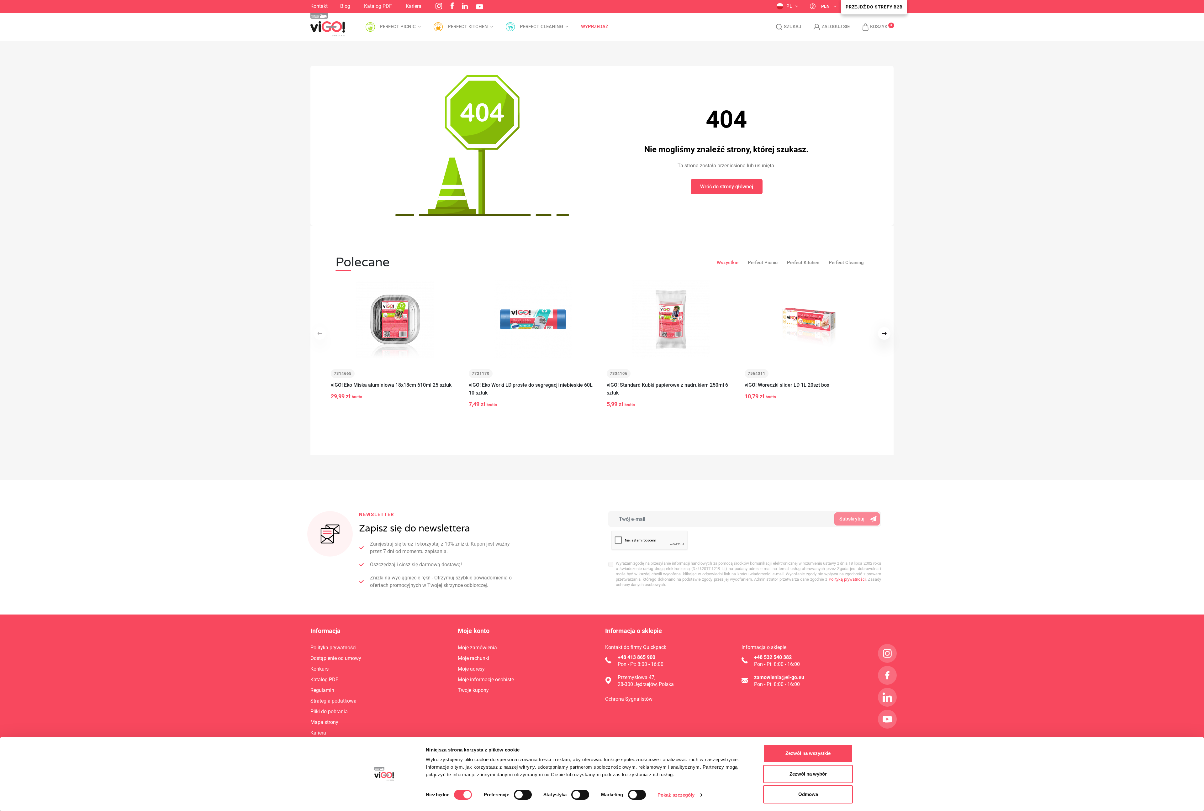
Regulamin (322, 690)
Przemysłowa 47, (636, 677)
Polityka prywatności (333, 648)
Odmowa (808, 794)
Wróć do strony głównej (726, 187)
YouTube (479, 6)
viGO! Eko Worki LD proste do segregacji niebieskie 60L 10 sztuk (531, 389)
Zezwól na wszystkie (808, 753)
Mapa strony (324, 722)
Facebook (452, 6)
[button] (871, 27)
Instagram (438, 6)
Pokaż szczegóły (676, 795)
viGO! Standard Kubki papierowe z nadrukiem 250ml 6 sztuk (667, 389)
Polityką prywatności (847, 579)
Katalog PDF (378, 6)
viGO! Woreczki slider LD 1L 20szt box (787, 385)
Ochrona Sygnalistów (628, 699)
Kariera (413, 6)
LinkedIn (465, 6)
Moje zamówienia (477, 648)
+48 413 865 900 (636, 657)
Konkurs (319, 669)
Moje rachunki (473, 658)
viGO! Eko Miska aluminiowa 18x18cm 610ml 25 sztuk (391, 385)
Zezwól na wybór (808, 774)
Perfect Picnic (763, 262)
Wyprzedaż (594, 26)
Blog (345, 6)
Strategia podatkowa (333, 701)
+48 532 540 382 (773, 657)
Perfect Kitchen (803, 262)
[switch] (523, 795)
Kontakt (319, 6)
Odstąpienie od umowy (335, 658)
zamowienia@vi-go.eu (779, 677)
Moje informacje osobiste (486, 680)
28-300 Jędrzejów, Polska (646, 684)
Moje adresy (471, 669)
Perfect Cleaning (846, 262)
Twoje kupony (473, 690)
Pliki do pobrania (329, 711)
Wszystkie (727, 262)
